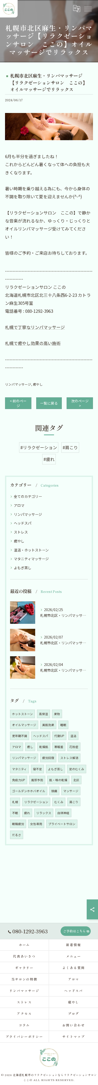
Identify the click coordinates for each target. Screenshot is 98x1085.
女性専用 (36, 824)
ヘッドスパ (22, 523)
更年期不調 (19, 736)
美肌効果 (48, 725)
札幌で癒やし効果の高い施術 (33, 343)
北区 (76, 780)
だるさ (16, 835)
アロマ (19, 505)
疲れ (27, 813)
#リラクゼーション (38, 447)
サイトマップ (73, 1036)
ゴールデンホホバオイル (28, 791)
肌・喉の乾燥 (58, 780)
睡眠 (63, 725)
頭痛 (54, 791)
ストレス (21, 532)
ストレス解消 (69, 758)
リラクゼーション (36, 802)
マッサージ (70, 791)
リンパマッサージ (18, 384)
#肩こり (70, 447)
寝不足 (37, 769)
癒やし (38, 384)
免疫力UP (18, 780)
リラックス (43, 813)
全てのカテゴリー (28, 496)
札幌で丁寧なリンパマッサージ (35, 327)
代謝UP (59, 736)
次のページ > (80, 403)
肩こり (73, 802)
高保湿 (43, 714)
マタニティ (19, 769)
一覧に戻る (49, 403)
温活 (73, 736)
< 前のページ (18, 403)
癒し (30, 747)
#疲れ (49, 459)
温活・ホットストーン (31, 549)
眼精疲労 (18, 824)
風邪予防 (37, 780)
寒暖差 (58, 747)
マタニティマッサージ (31, 558)
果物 (57, 714)
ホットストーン (22, 714)
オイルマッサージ (24, 725)
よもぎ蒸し (22, 567)
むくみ (58, 802)
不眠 (15, 813)
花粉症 (73, 747)
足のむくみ (76, 769)
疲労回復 (48, 758)
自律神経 (63, 813)
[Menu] (87, 8)
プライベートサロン (61, 824)
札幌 (15, 802)
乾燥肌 (43, 747)
